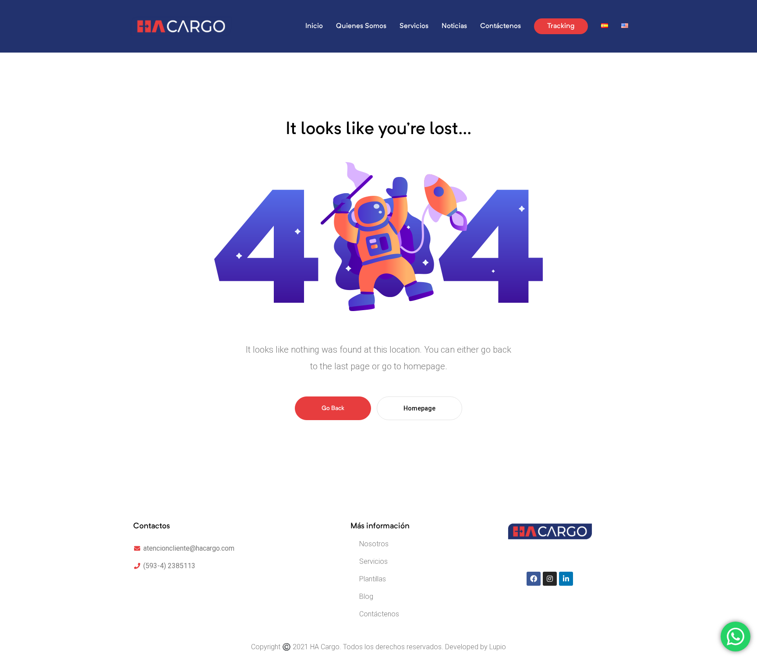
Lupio (497, 647)
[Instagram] (550, 579)
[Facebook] (534, 579)
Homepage (419, 408)
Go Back (333, 408)
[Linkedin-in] (566, 579)
